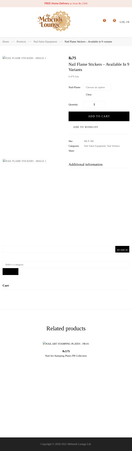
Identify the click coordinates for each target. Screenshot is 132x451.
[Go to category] (10, 271)
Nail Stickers (113, 146)
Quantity (73, 104)
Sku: (71, 141)
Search (122, 250)
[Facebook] (85, 151)
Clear (89, 94)
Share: (72, 151)
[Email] (106, 151)
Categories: (74, 146)
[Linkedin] (95, 151)
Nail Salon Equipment (45, 41)
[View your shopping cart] (112, 22)
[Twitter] (90, 151)
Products (21, 41)
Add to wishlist (85, 127)
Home (6, 41)
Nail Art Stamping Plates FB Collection (66, 355)
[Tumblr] (101, 151)
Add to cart (99, 116)
